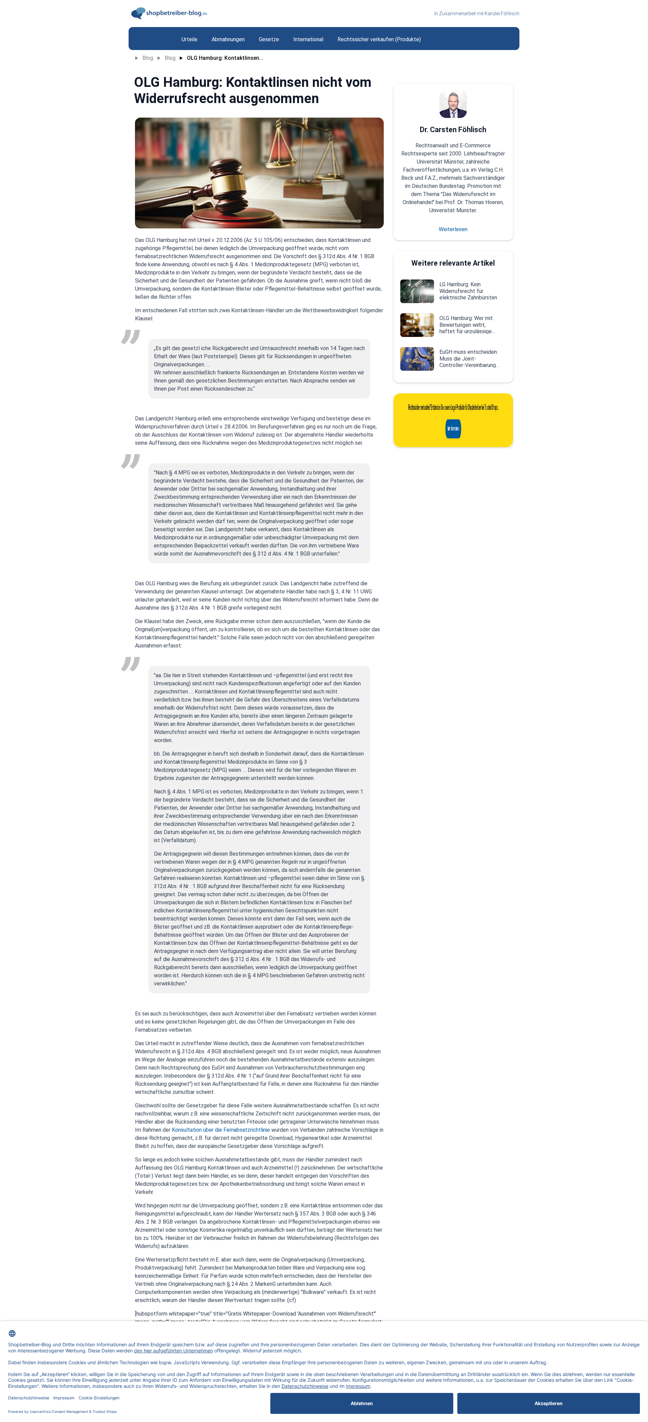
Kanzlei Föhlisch (502, 13)
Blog (147, 58)
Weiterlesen (453, 229)
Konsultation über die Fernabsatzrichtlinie (220, 1130)
